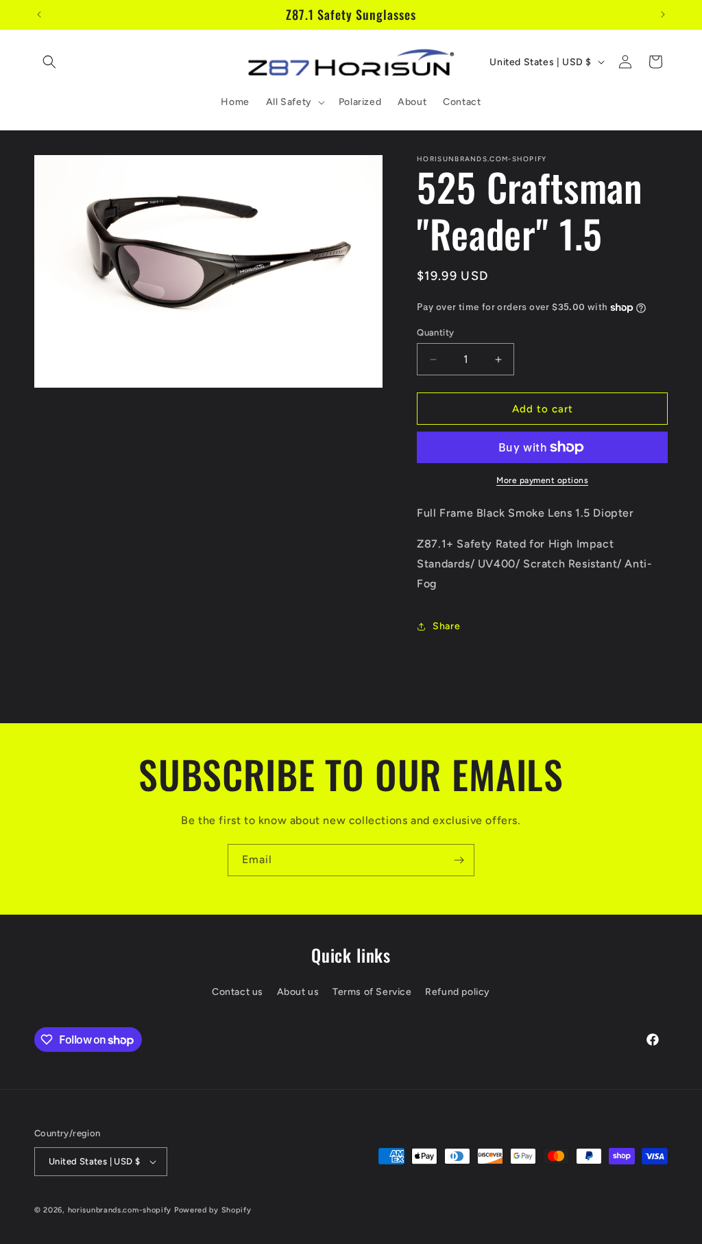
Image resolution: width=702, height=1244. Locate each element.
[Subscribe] (459, 860)
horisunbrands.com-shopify (120, 1210)
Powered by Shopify (213, 1210)
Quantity (435, 332)
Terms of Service (372, 992)
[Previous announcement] (39, 14)
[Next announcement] (663, 14)
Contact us (237, 992)
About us (298, 992)
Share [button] (446, 626)
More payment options (542, 480)
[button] (49, 62)
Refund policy (457, 992)
